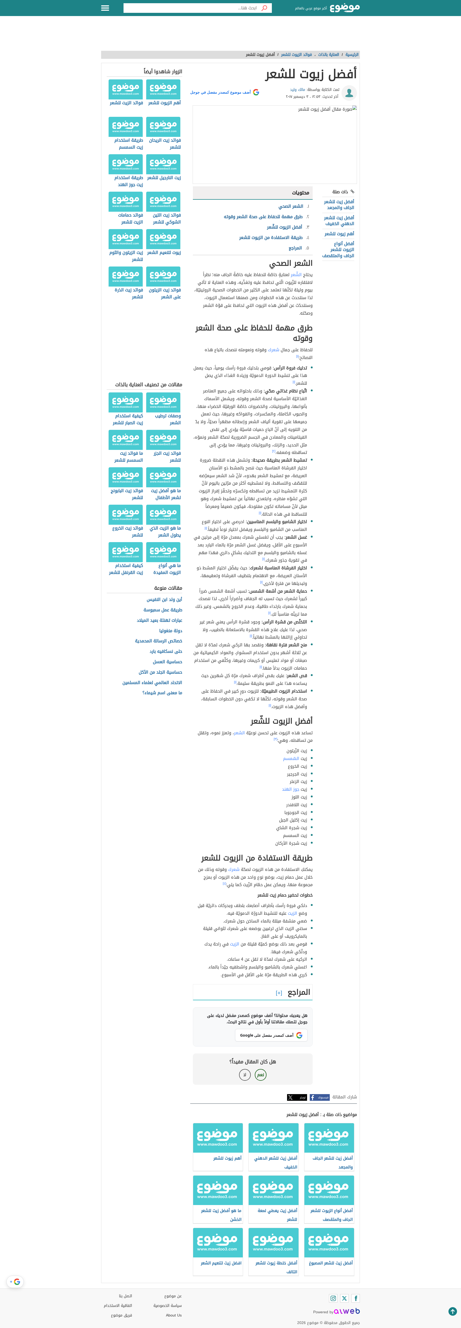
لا (244, 1075)
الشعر (239, 733)
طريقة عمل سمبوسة (163, 610)
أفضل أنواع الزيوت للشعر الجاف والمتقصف (338, 250)
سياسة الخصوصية (167, 1305)
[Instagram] (333, 1298)
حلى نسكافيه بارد (166, 651)
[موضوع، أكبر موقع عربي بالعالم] (345, 8)
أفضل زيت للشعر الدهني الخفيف (339, 221)
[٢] (273, 451)
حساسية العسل (167, 662)
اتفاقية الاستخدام (118, 1305)
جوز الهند (290, 789)
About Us (174, 1315)
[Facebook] (355, 1298)
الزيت (292, 913)
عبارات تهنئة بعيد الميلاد (159, 620)
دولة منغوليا (170, 631)
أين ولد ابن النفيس (164, 600)
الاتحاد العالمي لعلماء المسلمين (152, 683)
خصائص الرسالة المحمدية (158, 641)
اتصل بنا (125, 1296)
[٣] (275, 739)
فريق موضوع (121, 1315)
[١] (297, 356)
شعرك (273, 350)
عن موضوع (173, 1296)
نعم (260, 1075)
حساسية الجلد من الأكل (160, 672)
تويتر (303, 1097)
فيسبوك (323, 1097)
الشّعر (296, 275)
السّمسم (291, 758)
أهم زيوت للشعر (339, 234)
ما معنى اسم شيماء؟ (162, 693)
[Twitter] (344, 1298)
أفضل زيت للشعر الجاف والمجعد (339, 205)
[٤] (224, 883)
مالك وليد (297, 89)
